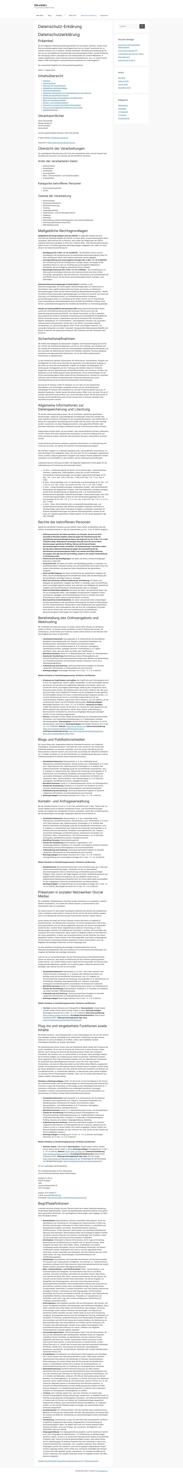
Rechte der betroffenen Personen (56, 95)
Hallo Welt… (40, 15)
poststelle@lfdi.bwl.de (52, 1195)
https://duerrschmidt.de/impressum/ (61, 143)
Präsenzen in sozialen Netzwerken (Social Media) (62, 105)
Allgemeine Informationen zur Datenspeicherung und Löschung (67, 93)
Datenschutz (123, 105)
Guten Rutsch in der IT (126, 60)
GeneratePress (102, 1471)
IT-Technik (122, 115)
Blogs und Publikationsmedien (54, 100)
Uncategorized (123, 118)
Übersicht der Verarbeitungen (54, 86)
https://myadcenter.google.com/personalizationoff (62, 1020)
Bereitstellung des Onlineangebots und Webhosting (62, 98)
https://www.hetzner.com (76, 726)
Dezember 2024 (124, 88)
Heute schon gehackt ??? (128, 51)
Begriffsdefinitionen (50, 110)
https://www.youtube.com (75, 1151)
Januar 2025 (123, 84)
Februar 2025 (123, 81)
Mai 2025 (121, 78)
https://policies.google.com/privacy (56, 1015)
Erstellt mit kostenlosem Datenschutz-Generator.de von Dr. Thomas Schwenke (68, 1461)
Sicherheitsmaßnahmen (52, 91)
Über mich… (73, 15)
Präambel (46, 81)
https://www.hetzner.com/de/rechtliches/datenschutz (63, 729)
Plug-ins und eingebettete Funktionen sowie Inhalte (62, 108)
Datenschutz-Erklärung (89, 15)
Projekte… (59, 15)
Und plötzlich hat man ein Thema (131, 54)
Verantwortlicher (49, 83)
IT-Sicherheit (123, 112)
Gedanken (122, 109)
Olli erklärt (40, 5)
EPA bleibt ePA (124, 57)
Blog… (50, 15)
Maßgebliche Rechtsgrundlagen (55, 88)
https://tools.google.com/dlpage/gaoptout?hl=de (61, 1159)
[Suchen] (142, 26)
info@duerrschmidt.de (59, 138)
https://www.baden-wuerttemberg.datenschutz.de (67, 1198)
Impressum (104, 15)
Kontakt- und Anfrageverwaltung (55, 103)
